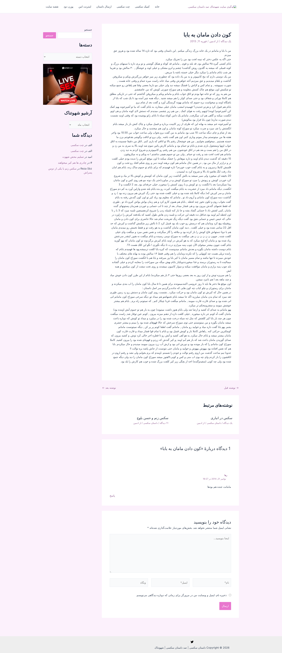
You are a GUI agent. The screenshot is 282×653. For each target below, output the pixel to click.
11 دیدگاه (164, 423)
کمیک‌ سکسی (142, 6)
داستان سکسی (214, 423)
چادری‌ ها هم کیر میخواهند (72, 162)
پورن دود (68, 6)
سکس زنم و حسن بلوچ (152, 418)
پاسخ (112, 495)
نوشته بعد (109, 387)
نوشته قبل (231, 387)
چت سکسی (123, 6)
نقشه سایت (52, 6)
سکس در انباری (221, 418)
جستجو (88, 29)
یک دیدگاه (226, 41)
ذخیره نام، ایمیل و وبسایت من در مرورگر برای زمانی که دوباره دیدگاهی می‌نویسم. (181, 595)
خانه (157, 6)
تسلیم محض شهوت (73, 156)
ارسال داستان (103, 6)
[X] (192, 641)
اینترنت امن (84, 6)
